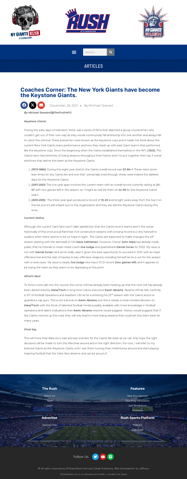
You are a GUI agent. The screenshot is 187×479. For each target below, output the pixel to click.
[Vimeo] (110, 456)
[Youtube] (103, 456)
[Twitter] (95, 456)
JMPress (144, 468)
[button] (73, 52)
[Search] (111, 52)
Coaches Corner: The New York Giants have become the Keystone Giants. (90, 92)
